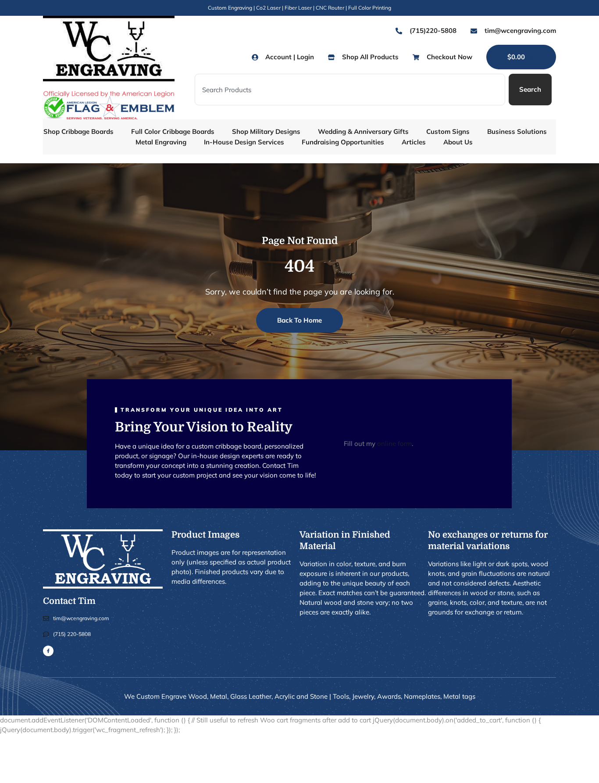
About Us (458, 142)
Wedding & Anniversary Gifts (363, 131)
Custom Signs (448, 131)
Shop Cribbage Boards (78, 131)
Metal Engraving (160, 142)
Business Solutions (517, 131)
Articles (414, 142)
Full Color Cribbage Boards (172, 131)
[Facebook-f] (48, 651)
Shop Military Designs (266, 131)
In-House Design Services (244, 142)
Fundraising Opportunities (343, 142)
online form (394, 443)
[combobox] (350, 89)
